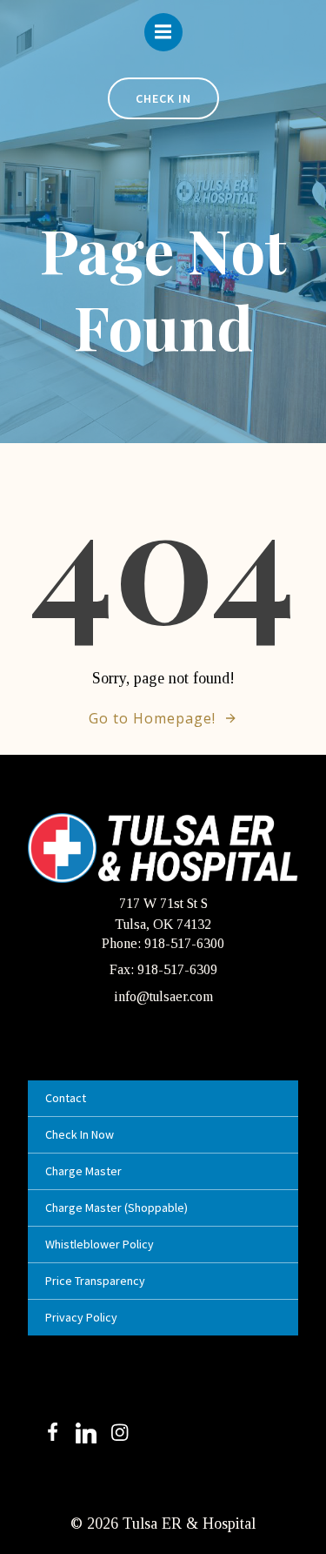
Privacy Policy (81, 1317)
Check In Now (79, 1134)
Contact (65, 1098)
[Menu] (163, 32)
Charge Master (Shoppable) (116, 1207)
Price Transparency (95, 1280)
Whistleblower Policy (99, 1244)
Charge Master (83, 1171)
